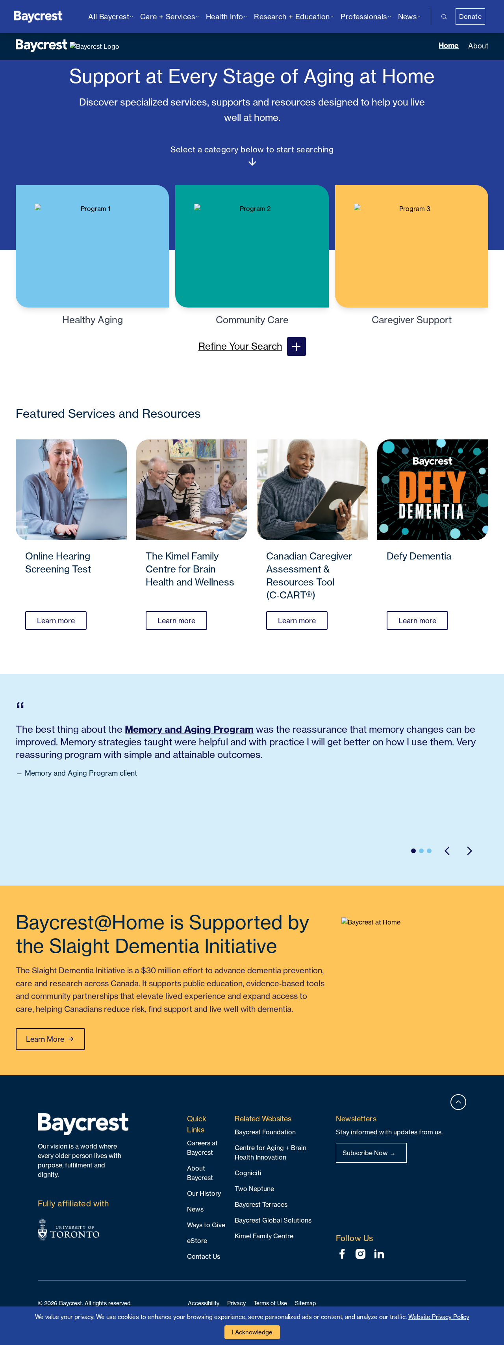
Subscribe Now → (369, 1153)
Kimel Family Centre (264, 1236)
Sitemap (305, 1303)
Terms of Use (270, 1303)
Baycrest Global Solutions (273, 1220)
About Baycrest (200, 1173)
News (195, 1209)
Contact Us (203, 1256)
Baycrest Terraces (261, 1204)
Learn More (45, 1039)
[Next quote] (469, 850)
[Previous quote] (447, 850)
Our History (204, 1193)
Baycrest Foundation (265, 1132)
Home (449, 45)
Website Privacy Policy (438, 1317)
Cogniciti (248, 1173)
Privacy (236, 1303)
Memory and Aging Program (189, 729)
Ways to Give (206, 1225)
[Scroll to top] (458, 1102)
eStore (197, 1241)
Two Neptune (254, 1189)
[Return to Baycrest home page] (38, 16)
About (478, 45)
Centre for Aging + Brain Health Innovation (270, 1152)
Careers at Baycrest (202, 1147)
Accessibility (203, 1303)
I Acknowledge (252, 1332)
